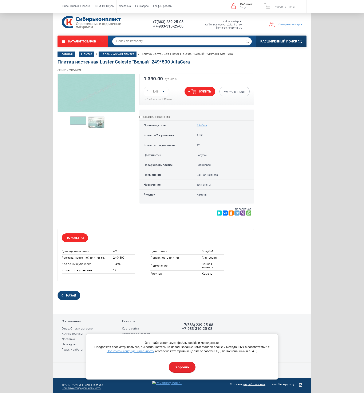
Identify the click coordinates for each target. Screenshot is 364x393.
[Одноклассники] (231, 213)
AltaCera (202, 125)
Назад (71, 295)
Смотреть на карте (290, 24)
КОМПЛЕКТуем (104, 6)
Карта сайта (130, 328)
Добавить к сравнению (156, 116)
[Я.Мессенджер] (219, 213)
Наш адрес (142, 6)
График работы (162, 6)
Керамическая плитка (117, 54)
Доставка (125, 6)
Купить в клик (234, 91)
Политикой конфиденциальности (130, 351)
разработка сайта (254, 384)
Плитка (86, 54)
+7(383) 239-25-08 (167, 22)
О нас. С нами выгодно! (76, 6)
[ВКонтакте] (225, 213)
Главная (66, 54)
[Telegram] (237, 213)
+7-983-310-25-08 (168, 26)
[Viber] (242, 213)
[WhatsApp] (248, 213)
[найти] (247, 41)
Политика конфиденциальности (81, 388)
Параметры (75, 238)
